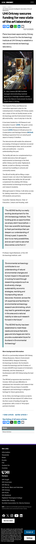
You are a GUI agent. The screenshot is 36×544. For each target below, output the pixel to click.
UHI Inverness (7, 482)
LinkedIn (19, 26)
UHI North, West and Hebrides (12, 487)
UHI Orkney (6, 490)
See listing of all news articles (15, 419)
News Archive (7, 432)
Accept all (29, 532)
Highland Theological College (12, 498)
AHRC (10, 130)
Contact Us (6, 465)
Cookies (5, 468)
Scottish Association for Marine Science (16, 503)
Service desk (8, 521)
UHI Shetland (6, 495)
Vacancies (5, 455)
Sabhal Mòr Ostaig (8, 500)
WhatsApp (15, 26)
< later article (8, 415)
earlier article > (21, 415)
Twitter (7, 515)
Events (4, 460)
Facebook (4, 26)
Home (4, 7)
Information (6, 452)
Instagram (11, 515)
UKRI (18, 125)
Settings (29, 538)
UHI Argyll (5, 479)
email (23, 26)
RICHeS (30, 132)
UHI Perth (5, 492)
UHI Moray (5, 485)
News (9, 7)
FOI (3, 463)
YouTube (16, 515)
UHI (3, 507)
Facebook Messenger (8, 26)
